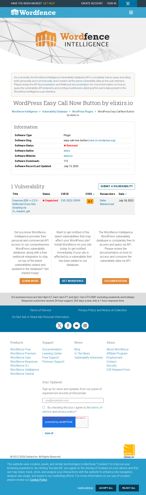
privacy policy (66, 411)
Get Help (49, 3)
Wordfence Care (20, 357)
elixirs (67, 150)
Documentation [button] (116, 281)
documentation (46, 84)
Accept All (106, 488)
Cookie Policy (38, 479)
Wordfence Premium (23, 353)
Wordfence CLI (19, 365)
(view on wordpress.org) (101, 140)
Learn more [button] (30, 281)
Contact (111, 361)
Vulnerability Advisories (88, 357)
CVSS (89, 194)
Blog (77, 349)
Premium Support (53, 361)
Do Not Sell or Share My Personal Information (40, 317)
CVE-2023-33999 (70, 200)
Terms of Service (40, 310)
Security (111, 365)
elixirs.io (68, 155)
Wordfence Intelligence (24, 369)
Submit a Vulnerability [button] (117, 186)
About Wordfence (117, 349)
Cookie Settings (85, 488)
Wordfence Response (24, 361)
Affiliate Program (117, 353)
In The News (82, 353)
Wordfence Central (22, 373)
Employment (114, 357)
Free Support (50, 357)
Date (122, 194)
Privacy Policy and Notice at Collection (102, 310)
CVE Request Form (118, 369)
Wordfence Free (20, 349)
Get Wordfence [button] (73, 281)
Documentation (52, 349)
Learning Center (52, 353)
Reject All (128, 488)
